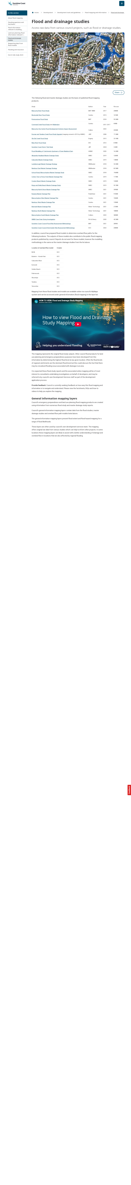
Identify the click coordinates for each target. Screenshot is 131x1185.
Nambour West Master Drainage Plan (43, 202)
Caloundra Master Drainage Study (42, 160)
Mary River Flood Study (39, 143)
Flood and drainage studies (120, 12)
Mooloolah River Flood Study (41, 115)
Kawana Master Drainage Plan (41, 194)
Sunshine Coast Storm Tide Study (42, 147)
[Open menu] (121, 3)
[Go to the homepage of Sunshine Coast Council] (23, 3)
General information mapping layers (54, 398)
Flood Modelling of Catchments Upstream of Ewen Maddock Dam (52, 151)
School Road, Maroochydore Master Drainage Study (48, 172)
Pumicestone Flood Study (40, 119)
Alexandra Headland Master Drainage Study (45, 155)
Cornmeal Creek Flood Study (41, 124)
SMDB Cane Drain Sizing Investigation (43, 219)
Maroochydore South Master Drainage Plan (45, 215)
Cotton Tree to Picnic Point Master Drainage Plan (47, 177)
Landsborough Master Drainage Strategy (44, 164)
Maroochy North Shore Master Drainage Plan (46, 189)
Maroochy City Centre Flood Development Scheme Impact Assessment (54, 129)
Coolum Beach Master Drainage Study (44, 181)
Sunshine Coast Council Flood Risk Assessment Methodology (51, 224)
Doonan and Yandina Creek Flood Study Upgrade (47, 134)
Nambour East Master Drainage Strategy (44, 168)
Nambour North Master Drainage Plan (43, 211)
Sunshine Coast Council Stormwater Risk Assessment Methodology (53, 228)
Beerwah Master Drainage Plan (41, 207)
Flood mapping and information (96, 12)
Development (48, 12)
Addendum (56, 124)
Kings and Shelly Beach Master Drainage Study (46, 185)
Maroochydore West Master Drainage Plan (45, 198)
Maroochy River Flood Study (40, 111)
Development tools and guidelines (69, 12)
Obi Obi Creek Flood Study (40, 138)
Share (117, 92)
